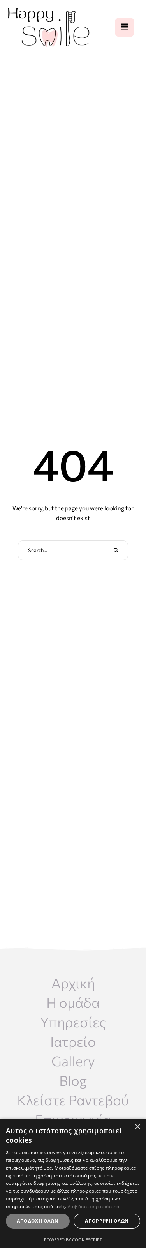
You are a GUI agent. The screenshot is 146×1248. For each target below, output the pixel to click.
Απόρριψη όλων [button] (106, 1221)
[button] (124, 27)
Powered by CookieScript (73, 1240)
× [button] (137, 1127)
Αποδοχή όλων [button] (37, 1221)
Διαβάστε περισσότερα (94, 1206)
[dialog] (73, 1183)
